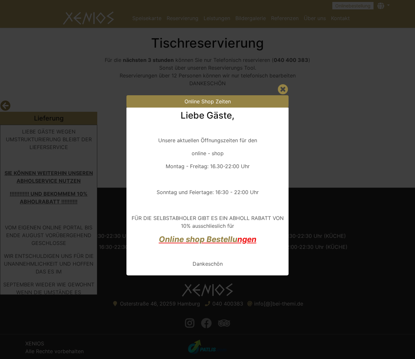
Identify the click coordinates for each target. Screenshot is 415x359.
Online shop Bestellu (198, 239)
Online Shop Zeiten (207, 101)
